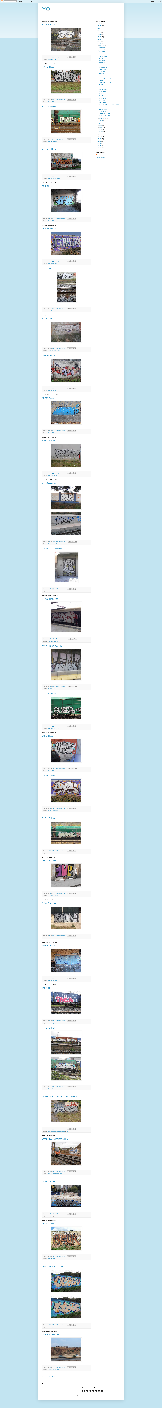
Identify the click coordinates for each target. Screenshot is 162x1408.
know (55, 350)
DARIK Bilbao (48, 818)
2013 (99, 145)
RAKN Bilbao (48, 67)
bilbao (51, 59)
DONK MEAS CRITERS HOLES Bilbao (60, 1096)
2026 (99, 23)
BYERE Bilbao (49, 776)
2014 (99, 143)
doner (52, 1216)
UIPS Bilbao (47, 736)
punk (58, 310)
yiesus (55, 141)
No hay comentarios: (60, 57)
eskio (52, 475)
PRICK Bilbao (48, 1028)
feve (52, 1023)
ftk (51, 1327)
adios (49, 310)
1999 (49, 350)
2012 (99, 147)
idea (57, 1023)
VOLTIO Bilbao (49, 149)
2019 (99, 39)
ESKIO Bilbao (48, 440)
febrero (101, 134)
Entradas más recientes (49, 1374)
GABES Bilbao (49, 228)
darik (52, 853)
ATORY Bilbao (48, 24)
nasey (58, 390)
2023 (99, 30)
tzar (60, 688)
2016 (99, 139)
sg (60, 310)
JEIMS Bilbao (48, 398)
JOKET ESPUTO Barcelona (55, 1139)
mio (55, 220)
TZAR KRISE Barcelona (53, 646)
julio (100, 123)
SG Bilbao (46, 268)
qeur (55, 1258)
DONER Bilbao (49, 1181)
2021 (99, 34)
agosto (101, 120)
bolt (51, 178)
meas (67, 1131)
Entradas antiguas (85, 1374)
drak (53, 543)
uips (55, 770)
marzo (101, 131)
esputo (54, 1173)
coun (49, 1369)
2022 (99, 32)
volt (57, 178)
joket (61, 1173)
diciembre (102, 45)
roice (58, 1369)
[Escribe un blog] (70, 57)
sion (57, 937)
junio (100, 125)
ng (56, 220)
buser (55, 728)
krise (57, 688)
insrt (55, 390)
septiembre (102, 118)
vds (59, 220)
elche (51, 1369)
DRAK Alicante (49, 483)
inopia (55, 980)
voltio (59, 178)
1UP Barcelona (49, 860)
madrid (58, 350)
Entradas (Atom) (53, 1376)
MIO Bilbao (47, 186)
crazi (49, 641)
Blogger (90, 1395)
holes (61, 1131)
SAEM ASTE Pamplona (53, 549)
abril (100, 129)
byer (54, 810)
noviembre (102, 47)
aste (49, 591)
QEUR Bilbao (48, 1224)
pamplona (58, 591)
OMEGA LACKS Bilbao (52, 1266)
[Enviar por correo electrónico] (68, 57)
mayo (101, 127)
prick (52, 1088)
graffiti (55, 59)
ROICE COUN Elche (51, 1335)
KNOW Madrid (48, 318)
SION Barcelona (49, 903)
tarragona (56, 641)
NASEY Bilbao (49, 355)
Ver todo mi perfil (100, 157)
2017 (99, 43)
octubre (101, 50)
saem (62, 591)
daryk (55, 853)
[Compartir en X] (72, 57)
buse (52, 728)
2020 (99, 37)
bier (48, 810)
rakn (55, 101)
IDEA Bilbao (47, 988)
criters (57, 810)
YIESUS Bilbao (49, 107)
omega (62, 1327)
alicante (49, 543)
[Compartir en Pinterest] (75, 57)
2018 (99, 41)
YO (46, 9)
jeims (55, 432)
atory (49, 59)
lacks (59, 1327)
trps (54, 1088)
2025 (99, 26)
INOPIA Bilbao (48, 945)
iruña (54, 591)
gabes (52, 263)
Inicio (67, 1374)
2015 (99, 141)
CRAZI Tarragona (50, 599)
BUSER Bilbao (49, 693)
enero (101, 136)
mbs (64, 1131)
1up (48, 895)
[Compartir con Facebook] (74, 57)
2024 (99, 28)
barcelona (50, 688)
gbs (53, 1327)
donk (55, 1131)
